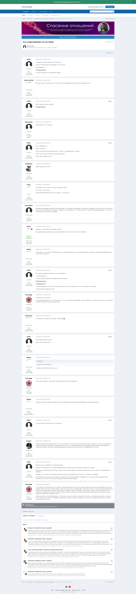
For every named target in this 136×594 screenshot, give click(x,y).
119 (29, 134)
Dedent (28, 399)
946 (29, 411)
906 (29, 92)
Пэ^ (37, 535)
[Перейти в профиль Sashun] (29, 254)
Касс (54, 556)
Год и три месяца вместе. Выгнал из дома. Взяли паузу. (45, 549)
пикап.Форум (27, 7)
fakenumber (29, 122)
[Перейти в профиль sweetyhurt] (29, 169)
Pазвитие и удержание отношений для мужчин (70, 535)
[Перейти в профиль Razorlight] (24, 572)
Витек (29, 226)
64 (29, 369)
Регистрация (110, 6)
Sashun (28, 249)
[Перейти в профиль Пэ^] (24, 528)
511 (29, 261)
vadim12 (39, 567)
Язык (52, 590)
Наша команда (45, 15)
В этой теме (106, 11)
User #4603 (29, 205)
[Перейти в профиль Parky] (29, 189)
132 (29, 197)
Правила (37, 15)
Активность (34, 11)
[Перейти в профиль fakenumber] (29, 127)
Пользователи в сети (56, 15)
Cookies (83, 590)
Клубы (51, 11)
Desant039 (28, 315)
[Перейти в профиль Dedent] (29, 404)
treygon (28, 441)
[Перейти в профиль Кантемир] (29, 300)
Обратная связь (76, 590)
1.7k (29, 176)
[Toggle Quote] (37, 361)
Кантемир (28, 295)
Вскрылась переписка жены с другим (40, 528)
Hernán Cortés (28, 80)
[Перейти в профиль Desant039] (29, 321)
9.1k (29, 217)
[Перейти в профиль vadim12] (24, 561)
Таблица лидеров (43, 11)
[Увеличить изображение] (41, 70)
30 (29, 71)
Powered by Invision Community (68, 591)
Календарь (30, 15)
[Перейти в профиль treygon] (29, 446)
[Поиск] (112, 11)
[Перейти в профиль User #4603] (29, 210)
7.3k (28, 240)
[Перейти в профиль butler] (24, 46)
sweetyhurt (28, 164)
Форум (23, 15)
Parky (29, 184)
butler (32, 46)
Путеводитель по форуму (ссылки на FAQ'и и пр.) (67, 2)
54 (29, 328)
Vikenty (28, 357)
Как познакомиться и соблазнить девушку (46, 47)
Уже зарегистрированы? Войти (96, 6)
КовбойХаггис (55, 535)
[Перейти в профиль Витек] (29, 231)
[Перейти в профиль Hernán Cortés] (29, 85)
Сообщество (26, 11)
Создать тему (109, 52)
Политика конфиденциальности (63, 590)
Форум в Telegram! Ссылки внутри (68, 37)
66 (29, 453)
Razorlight (40, 575)
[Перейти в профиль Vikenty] (29, 362)
